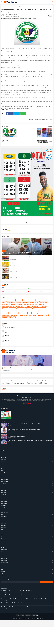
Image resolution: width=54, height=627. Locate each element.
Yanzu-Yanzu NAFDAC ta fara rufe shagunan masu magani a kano (23, 274)
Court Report (12, 300)
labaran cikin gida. (43, 302)
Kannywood (32, 300)
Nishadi (45, 310)
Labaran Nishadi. (28, 306)
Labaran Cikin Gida (34, 302)
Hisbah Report (26, 300)
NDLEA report (31, 310)
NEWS (41, 310)
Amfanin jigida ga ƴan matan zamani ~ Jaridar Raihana (20, 256)
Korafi (44, 300)
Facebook (10, 113)
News (37, 310)
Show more (50, 126)
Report (46, 315)
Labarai (3, 302)
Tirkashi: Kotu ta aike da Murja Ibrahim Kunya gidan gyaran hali (22, 268)
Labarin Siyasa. (20, 310)
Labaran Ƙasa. (5, 306)
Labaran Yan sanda (13, 308)
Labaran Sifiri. (35, 306)
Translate (12, 230)
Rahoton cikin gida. (23, 315)
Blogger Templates (38, 618)
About (22, 615)
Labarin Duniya (34, 308)
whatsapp (41, 287)
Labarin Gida (41, 308)
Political (6, 6)
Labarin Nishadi (5, 310)
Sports (14, 317)
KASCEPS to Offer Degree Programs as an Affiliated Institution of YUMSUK (17, 590)
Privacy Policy (35, 615)
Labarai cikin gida (10, 302)
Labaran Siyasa (43, 306)
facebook (15, 287)
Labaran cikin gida (25, 302)
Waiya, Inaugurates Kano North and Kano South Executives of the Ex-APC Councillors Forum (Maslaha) (30, 440)
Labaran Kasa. (19, 304)
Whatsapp (23, 113)
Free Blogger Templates (22, 618)
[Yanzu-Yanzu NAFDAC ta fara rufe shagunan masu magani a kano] (5, 276)
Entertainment (18, 300)
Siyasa (10, 317)
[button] (52, 2)
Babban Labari (5, 300)
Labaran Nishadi (20, 306)
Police (49, 310)
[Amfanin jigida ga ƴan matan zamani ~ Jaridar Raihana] (5, 258)
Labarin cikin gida (26, 308)
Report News (4, 317)
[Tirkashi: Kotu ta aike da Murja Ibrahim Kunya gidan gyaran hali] (5, 270)
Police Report (4, 313)
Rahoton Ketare (41, 315)
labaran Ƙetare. (12, 306)
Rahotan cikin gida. (22, 313)
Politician (15, 313)
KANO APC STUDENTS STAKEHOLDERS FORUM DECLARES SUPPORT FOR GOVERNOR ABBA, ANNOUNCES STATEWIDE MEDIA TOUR (28, 435)
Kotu (48, 300)
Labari (20, 308)
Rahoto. (42, 313)
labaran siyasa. (5, 308)
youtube (40, 291)
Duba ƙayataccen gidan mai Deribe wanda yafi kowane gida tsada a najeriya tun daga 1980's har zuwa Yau (31, 262)
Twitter (16, 113)
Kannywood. (39, 300)
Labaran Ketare (34, 304)
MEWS (26, 310)
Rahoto (29, 313)
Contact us (28, 615)
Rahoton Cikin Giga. (32, 315)
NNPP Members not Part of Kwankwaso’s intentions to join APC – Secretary (8, 139)
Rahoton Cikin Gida (14, 315)
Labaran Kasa (18, 302)
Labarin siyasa (12, 310)
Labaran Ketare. (42, 304)
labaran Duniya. (5, 304)
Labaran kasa (12, 304)
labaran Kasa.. (26, 304)
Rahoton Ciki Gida (5, 315)
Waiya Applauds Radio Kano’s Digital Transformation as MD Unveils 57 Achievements (20, 369)
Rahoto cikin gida (36, 313)
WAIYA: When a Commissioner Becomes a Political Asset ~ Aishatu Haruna (24, 429)
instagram (15, 291)
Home (2, 6)
